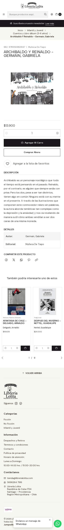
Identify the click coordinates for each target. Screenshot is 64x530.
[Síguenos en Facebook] (20, 403)
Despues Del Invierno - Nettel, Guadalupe (47, 322)
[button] (32, 373)
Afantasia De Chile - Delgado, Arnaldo (14, 322)
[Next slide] (60, 358)
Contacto (9, 448)
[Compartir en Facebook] (6, 260)
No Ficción (9, 423)
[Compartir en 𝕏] (13, 260)
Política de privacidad (15, 453)
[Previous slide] (3, 358)
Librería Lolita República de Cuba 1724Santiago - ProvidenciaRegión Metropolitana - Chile (22, 490)
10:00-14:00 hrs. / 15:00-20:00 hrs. (22, 465)
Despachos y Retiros (14, 440)
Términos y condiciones (16, 444)
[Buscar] (45, 14)
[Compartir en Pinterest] (29, 260)
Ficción (7, 419)
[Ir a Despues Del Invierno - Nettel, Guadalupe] (47, 301)
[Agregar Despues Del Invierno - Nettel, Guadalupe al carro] (56, 348)
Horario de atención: (14, 457)
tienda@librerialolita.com (20, 478)
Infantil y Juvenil (35, 30)
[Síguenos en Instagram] (16, 403)
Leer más (49, 23)
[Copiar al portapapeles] (36, 260)
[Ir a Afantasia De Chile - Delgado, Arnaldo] (16, 301)
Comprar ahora (32, 152)
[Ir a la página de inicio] (32, 5)
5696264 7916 (14, 482)
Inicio (20, 30)
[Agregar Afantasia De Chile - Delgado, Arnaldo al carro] (25, 348)
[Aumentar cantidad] (57, 133)
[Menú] (4, 14)
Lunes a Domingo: (13, 461)
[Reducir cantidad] (6, 133)
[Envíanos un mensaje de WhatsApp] (58, 524)
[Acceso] (52, 14)
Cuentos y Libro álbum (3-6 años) (30, 33)
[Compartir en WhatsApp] (21, 260)
